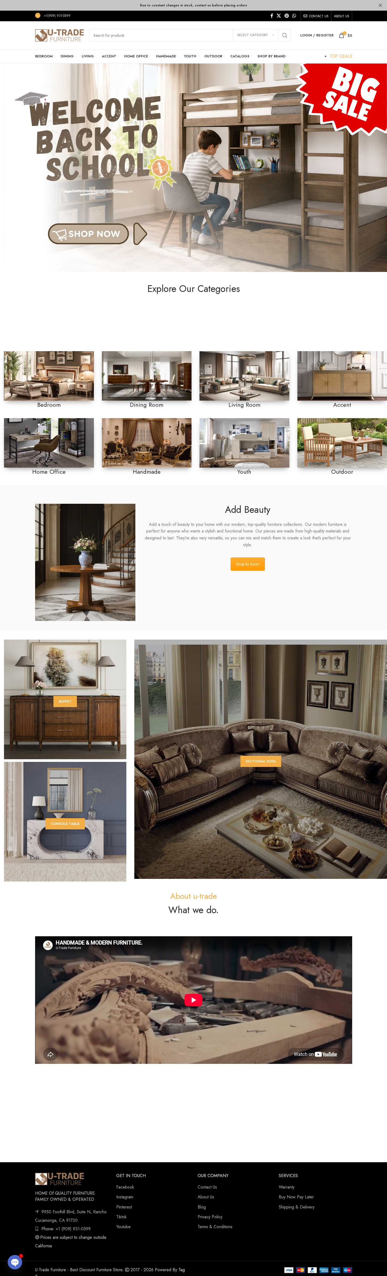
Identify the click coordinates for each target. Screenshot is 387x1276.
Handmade (147, 471)
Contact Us (207, 1187)
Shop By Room (247, 564)
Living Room (244, 404)
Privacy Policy (210, 1217)
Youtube (123, 1227)
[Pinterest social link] (286, 16)
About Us (206, 1197)
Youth (244, 471)
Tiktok (121, 1217)
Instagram (124, 1197)
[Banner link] (49, 376)
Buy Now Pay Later (296, 1197)
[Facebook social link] (272, 16)
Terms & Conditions (215, 1227)
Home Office (49, 471)
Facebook (125, 1187)
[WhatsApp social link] (294, 16)
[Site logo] (59, 35)
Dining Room (146, 404)
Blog (202, 1207)
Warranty (286, 1187)
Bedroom (49, 404)
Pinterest (124, 1207)
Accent (342, 404)
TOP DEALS (341, 56)
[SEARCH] (285, 35)
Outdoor (342, 471)
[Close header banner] (380, 5)
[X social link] (279, 16)
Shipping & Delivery (296, 1207)
